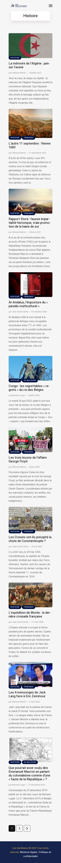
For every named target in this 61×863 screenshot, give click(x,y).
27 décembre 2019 (36, 784)
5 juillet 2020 (33, 395)
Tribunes (28, 137)
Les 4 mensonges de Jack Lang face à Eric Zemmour (27, 694)
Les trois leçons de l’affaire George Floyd (28, 459)
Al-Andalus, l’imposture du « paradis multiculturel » (28, 304)
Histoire (14, 57)
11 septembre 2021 (37, 152)
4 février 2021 (35, 232)
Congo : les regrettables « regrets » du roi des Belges (29, 388)
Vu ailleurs (30, 380)
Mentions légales (28, 852)
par (17, 72)
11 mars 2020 (37, 621)
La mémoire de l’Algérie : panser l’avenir (29, 65)
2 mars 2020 (34, 701)
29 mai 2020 (36, 546)
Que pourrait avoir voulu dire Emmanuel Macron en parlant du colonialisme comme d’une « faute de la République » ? (29, 774)
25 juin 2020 (34, 466)
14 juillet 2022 (35, 72)
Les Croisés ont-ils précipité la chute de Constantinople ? (30, 539)
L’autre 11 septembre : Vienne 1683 (30, 145)
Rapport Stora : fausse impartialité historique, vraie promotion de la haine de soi (30, 223)
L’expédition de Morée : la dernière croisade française (30, 614)
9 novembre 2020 (39, 311)
